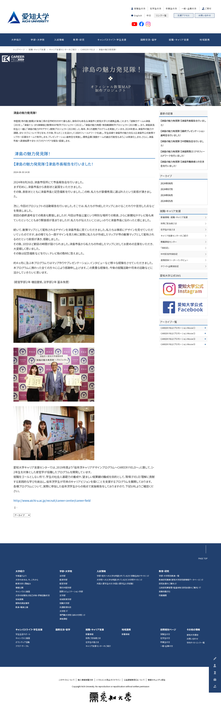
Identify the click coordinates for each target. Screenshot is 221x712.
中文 (149, 15)
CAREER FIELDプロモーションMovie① (178, 327)
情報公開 (19, 587)
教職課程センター (169, 241)
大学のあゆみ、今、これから (27, 579)
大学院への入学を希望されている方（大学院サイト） (118, 579)
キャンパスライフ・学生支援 (111, 39)
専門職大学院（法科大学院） (71, 615)
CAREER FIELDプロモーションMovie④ (178, 344)
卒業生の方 (171, 8)
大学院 (62, 611)
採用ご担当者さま (169, 223)
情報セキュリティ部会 (156, 680)
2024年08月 (166, 183)
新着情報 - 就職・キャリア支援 (174, 217)
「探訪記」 (165, 247)
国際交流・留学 (148, 39)
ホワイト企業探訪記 (170, 266)
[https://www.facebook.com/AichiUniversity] (183, 307)
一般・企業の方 (189, 8)
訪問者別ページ (168, 629)
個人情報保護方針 (85, 680)
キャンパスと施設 (23, 591)
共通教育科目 (65, 607)
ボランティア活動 (23, 642)
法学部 (62, 575)
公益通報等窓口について (134, 680)
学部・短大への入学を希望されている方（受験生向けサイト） (122, 575)
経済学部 (63, 579)
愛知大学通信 (192, 635)
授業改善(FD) (164, 591)
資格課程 (63, 619)
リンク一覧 (161, 15)
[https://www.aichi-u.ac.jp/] (28, 17)
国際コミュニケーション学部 (71, 591)
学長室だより (21, 575)
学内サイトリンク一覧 (196, 642)
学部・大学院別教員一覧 (169, 575)
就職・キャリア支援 (179, 39)
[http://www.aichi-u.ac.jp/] (110, 696)
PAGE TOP (203, 558)
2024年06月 (166, 195)
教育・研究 (78, 39)
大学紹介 (16, 39)
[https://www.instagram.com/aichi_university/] (183, 289)
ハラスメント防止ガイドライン (108, 680)
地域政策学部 (65, 599)
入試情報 (59, 39)
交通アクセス (184, 15)
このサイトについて (67, 680)
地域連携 (205, 39)
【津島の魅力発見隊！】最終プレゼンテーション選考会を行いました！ (17, 507)
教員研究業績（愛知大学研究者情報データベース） (180, 579)
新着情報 (89, 634)
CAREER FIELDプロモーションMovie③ (178, 338)
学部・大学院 (37, 39)
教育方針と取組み (23, 583)
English (138, 15)
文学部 (62, 595)
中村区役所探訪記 (169, 253)
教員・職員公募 (22, 607)
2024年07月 (166, 189)
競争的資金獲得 (22, 603)
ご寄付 (208, 8)
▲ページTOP (202, 536)
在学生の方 (155, 8)
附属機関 (163, 595)
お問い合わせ (205, 15)
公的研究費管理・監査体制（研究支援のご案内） (179, 587)
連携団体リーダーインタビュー (174, 260)
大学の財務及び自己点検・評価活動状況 (33, 595)
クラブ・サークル (22, 646)
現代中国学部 (65, 587)
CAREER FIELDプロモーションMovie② (178, 333)
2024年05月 (166, 201)
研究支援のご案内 (166, 583)
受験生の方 (139, 8)
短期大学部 (64, 603)
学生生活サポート (23, 634)
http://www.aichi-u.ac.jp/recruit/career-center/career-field (52, 500)
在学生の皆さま (168, 229)
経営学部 (63, 583)
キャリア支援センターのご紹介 (174, 235)
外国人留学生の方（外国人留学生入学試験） (115, 583)
